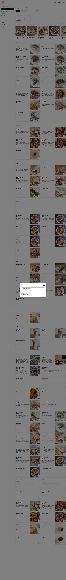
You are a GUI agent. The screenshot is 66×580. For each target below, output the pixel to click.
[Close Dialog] (44, 285)
